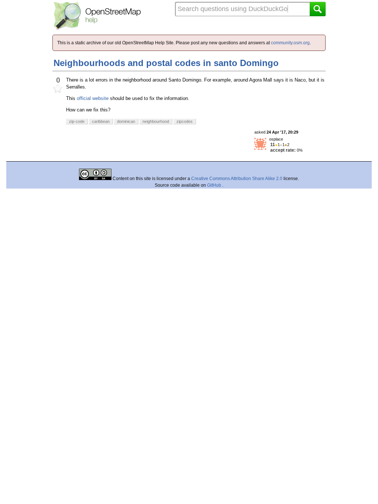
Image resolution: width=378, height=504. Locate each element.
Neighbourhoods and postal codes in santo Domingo (166, 63)
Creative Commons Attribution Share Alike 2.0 (236, 178)
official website (93, 98)
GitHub (214, 185)
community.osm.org (290, 42)
